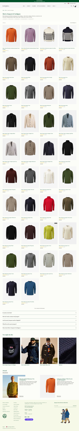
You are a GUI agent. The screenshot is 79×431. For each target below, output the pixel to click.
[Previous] (31, 1)
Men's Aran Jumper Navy (63, 105)
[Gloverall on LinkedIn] (28, 417)
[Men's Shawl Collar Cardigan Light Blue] (67, 121)
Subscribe (74, 405)
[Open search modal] (71, 6)
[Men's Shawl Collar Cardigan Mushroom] (30, 149)
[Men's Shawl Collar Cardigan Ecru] (30, 121)
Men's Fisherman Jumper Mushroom (65, 273)
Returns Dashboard (17, 418)
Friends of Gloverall (6, 406)
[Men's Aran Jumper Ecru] (67, 65)
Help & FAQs (16, 406)
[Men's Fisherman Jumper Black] (11, 233)
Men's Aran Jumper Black (25, 77)
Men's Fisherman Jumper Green (8, 273)
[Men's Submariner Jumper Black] (67, 149)
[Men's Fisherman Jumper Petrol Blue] (30, 289)
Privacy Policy (16, 415)
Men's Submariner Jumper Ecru (45, 189)
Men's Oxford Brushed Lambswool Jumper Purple (30, 48)
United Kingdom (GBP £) (72, 3)
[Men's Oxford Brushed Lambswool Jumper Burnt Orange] (11, 36)
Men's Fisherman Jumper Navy (8, 301)
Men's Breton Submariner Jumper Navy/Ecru (67, 48)
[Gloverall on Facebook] (25, 417)
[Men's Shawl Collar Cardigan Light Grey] (11, 149)
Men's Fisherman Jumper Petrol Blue (27, 301)
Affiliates (4, 409)
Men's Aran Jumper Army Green (8, 77)
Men (6, 10)
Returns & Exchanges (17, 416)
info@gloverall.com (30, 406)
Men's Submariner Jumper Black (64, 161)
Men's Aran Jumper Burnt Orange (46, 77)
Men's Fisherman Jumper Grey (26, 273)
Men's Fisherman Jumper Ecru (64, 245)
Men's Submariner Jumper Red (45, 217)
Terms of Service (16, 413)
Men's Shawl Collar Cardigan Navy (46, 161)
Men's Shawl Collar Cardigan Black (9, 133)
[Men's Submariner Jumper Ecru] (49, 177)
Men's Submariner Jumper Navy (27, 217)
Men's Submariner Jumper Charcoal (27, 189)
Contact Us (15, 407)
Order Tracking (16, 404)
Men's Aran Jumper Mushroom (45, 105)
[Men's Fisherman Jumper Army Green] (67, 205)
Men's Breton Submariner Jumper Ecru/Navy (48, 48)
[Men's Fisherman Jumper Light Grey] (49, 261)
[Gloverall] (6, 6)
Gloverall (9, 428)
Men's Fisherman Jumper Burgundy (27, 245)
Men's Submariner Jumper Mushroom (9, 217)
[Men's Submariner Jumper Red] (49, 205)
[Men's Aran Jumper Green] (11, 93)
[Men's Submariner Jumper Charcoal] (30, 177)
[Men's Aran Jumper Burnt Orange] (49, 65)
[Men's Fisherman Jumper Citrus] (49, 233)
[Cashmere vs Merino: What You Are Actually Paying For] (51, 386)
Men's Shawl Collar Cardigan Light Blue (66, 133)
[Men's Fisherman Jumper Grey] (30, 261)
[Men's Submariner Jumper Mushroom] (11, 205)
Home (3, 10)
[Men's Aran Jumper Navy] (67, 93)
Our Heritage (5, 404)
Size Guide (15, 409)
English (65, 3)
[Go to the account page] (73, 6)
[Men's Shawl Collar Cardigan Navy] (49, 149)
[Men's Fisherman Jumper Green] (11, 261)
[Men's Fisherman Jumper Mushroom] (67, 261)
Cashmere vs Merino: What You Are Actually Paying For (64, 379)
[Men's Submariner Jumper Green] (67, 177)
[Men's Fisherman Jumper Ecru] (67, 233)
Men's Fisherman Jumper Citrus (45, 245)
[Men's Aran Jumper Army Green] (11, 65)
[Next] (48, 1)
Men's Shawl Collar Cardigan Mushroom (28, 161)
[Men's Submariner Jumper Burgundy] (11, 177)
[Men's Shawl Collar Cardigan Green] (49, 121)
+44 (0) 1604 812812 (29, 407)
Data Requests (16, 420)
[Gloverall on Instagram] (27, 417)
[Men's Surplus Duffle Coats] (49, 351)
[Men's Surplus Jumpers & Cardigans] (11, 351)
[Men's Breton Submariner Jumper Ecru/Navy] (49, 36)
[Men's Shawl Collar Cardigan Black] (11, 121)
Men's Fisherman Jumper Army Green (65, 217)
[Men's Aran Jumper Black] (30, 65)
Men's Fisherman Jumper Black (8, 245)
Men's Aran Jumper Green (7, 105)
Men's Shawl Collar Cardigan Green (46, 133)
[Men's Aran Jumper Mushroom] (49, 93)
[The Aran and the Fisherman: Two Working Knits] (14, 386)
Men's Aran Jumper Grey (25, 105)
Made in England (6, 402)
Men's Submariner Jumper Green (65, 189)
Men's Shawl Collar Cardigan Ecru (27, 133)
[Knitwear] (67, 351)
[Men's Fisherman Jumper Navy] (11, 289)
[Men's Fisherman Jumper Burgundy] (30, 233)
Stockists (15, 402)
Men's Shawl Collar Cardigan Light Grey (10, 161)
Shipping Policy (16, 411)
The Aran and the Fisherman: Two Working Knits (26, 379)
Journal (4, 407)
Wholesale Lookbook (6, 411)
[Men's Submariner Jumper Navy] (30, 205)
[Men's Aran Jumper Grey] (30, 93)
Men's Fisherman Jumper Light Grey (46, 273)
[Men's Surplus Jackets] (30, 351)
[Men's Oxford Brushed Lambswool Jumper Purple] (30, 36)
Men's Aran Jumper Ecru (63, 77)
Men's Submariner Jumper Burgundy (9, 189)
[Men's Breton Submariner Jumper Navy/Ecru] (67, 36)
